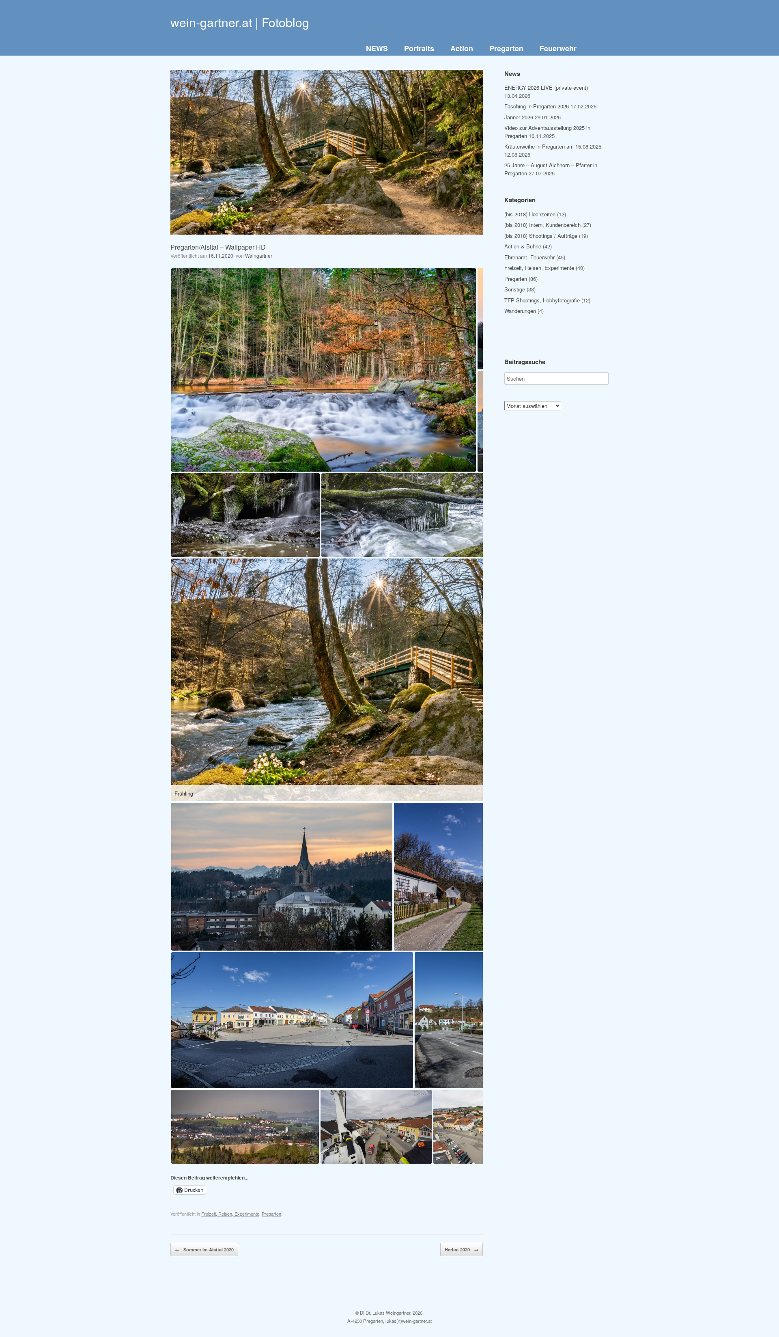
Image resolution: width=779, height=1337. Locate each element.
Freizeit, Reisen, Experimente (230, 1213)
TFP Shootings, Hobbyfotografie (542, 300)
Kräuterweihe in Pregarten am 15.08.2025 (552, 146)
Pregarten (506, 48)
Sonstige (514, 289)
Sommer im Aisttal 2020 (204, 1249)
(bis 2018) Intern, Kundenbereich (542, 225)
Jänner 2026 (518, 117)
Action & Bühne (522, 246)
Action (461, 48)
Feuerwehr (558, 48)
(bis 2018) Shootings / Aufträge (540, 235)
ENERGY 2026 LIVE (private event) (546, 87)
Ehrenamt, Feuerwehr (529, 257)
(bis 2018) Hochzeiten (529, 214)
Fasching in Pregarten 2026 (536, 106)
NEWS (377, 48)
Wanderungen (520, 311)
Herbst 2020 (461, 1249)
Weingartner (258, 255)
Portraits (419, 48)
